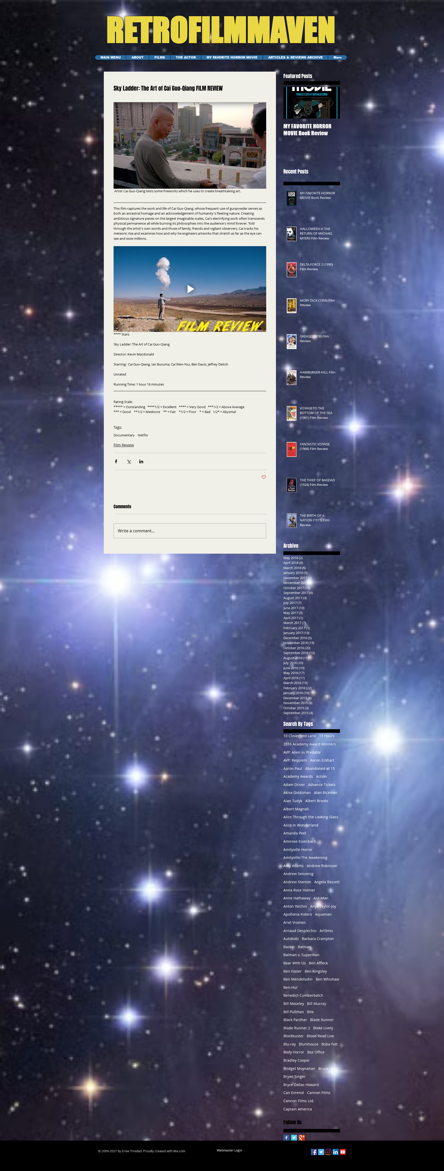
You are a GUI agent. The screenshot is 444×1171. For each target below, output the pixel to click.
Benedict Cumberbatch (303, 995)
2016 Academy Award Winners (309, 744)
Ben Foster (292, 971)
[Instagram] (328, 1152)
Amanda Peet (294, 833)
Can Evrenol (293, 1092)
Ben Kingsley (316, 971)
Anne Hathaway (296, 898)
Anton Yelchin (295, 906)
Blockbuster (293, 1035)
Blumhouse (308, 1044)
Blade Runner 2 (296, 1027)
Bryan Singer (294, 1076)
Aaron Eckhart (322, 760)
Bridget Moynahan (299, 1068)
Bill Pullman (293, 1011)
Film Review (124, 445)
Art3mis (326, 930)
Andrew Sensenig (298, 873)
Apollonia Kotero (297, 914)
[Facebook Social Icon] (314, 1152)
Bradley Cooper (296, 1060)
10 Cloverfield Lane (299, 735)
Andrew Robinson (322, 865)
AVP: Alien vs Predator (302, 752)
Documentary (124, 435)
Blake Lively (323, 1027)
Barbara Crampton (318, 938)
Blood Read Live (320, 1035)
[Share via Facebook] (116, 461)
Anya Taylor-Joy (323, 906)
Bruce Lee (326, 1068)
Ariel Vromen (294, 922)
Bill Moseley (293, 1003)
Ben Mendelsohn (298, 979)
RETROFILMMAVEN (215, 29)
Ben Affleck (318, 963)
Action (321, 776)
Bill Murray (316, 1003)
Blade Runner (322, 1019)
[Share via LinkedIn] (141, 461)
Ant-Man (320, 898)
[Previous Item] (291, 103)
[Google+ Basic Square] (302, 1138)
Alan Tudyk (292, 800)
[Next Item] (331, 103)
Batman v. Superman (301, 954)
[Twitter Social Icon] (321, 1152)
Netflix (143, 435)
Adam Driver (294, 784)
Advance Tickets (322, 784)
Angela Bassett (327, 881)
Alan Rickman (325, 792)
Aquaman (323, 914)
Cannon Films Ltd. (298, 1100)
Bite (310, 1011)
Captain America (297, 1109)
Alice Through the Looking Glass (310, 816)
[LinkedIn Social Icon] (335, 1152)
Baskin (289, 946)
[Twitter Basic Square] (294, 1138)
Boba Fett (329, 1044)
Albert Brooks (316, 800)
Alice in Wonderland (300, 825)
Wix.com (179, 1151)
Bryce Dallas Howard (301, 1084)
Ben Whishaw (327, 979)
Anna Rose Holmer (299, 890)
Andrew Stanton (297, 881)
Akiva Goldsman (297, 792)
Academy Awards (298, 776)
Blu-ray (289, 1044)
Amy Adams (293, 865)
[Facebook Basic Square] (286, 1138)
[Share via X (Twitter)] (128, 461)
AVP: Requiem (295, 760)
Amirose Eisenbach (299, 841)
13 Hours (327, 735)
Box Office (316, 1052)
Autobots (291, 938)
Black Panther (295, 1019)
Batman (304, 946)
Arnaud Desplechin (300, 930)
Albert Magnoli (296, 809)
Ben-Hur (290, 987)
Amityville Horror (297, 849)
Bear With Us (294, 963)
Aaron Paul (292, 768)
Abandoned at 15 (320, 768)
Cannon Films (318, 1092)
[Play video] (190, 289)
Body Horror (293, 1052)
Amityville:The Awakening (305, 857)
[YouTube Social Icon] (343, 1152)
